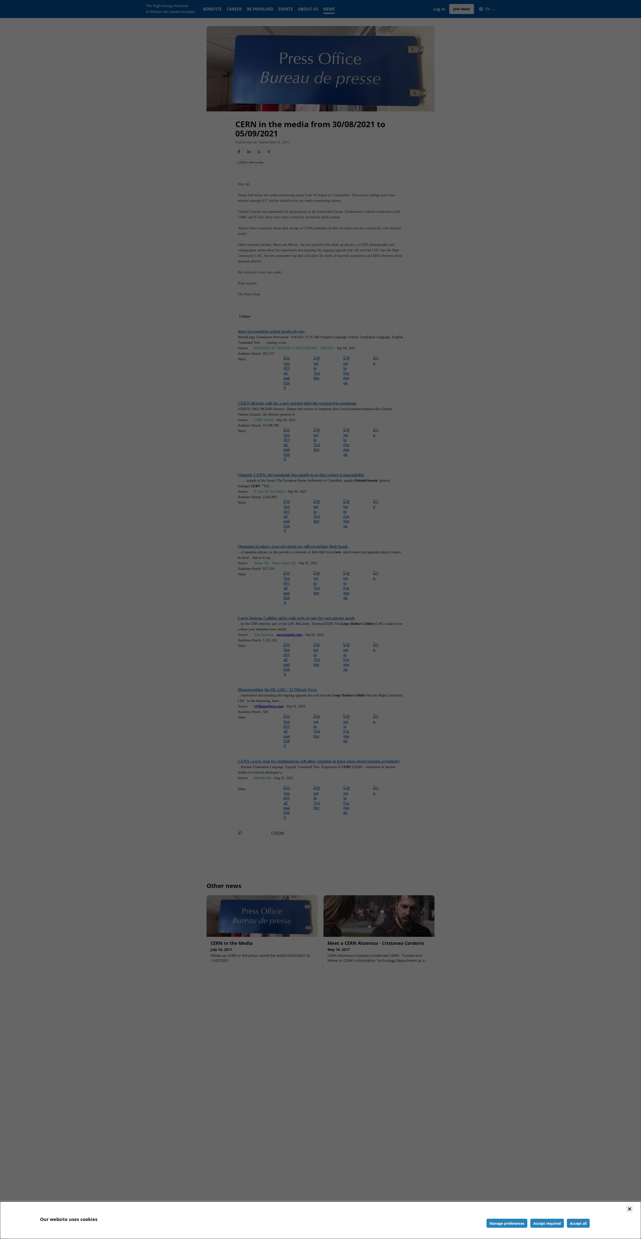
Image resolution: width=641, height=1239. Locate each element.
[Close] (629, 1208)
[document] (320, 1220)
